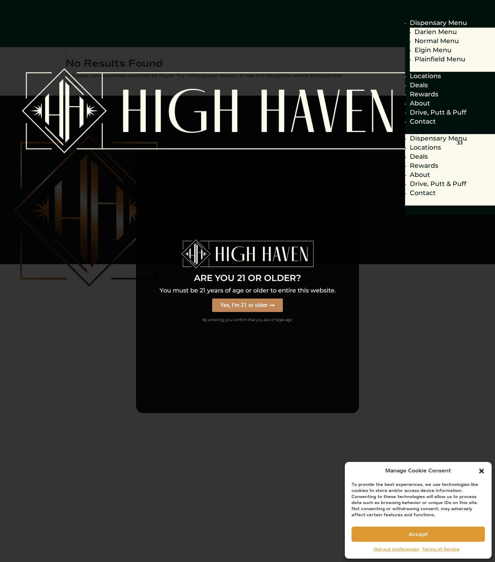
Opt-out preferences (396, 549)
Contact (423, 121)
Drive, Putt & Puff (438, 112)
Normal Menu (437, 41)
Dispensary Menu (438, 23)
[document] (247, 281)
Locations (425, 76)
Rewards (424, 94)
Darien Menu (436, 32)
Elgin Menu (433, 50)
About (420, 103)
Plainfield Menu (440, 59)
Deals (419, 85)
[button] (481, 471)
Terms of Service (441, 549)
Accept (418, 534)
